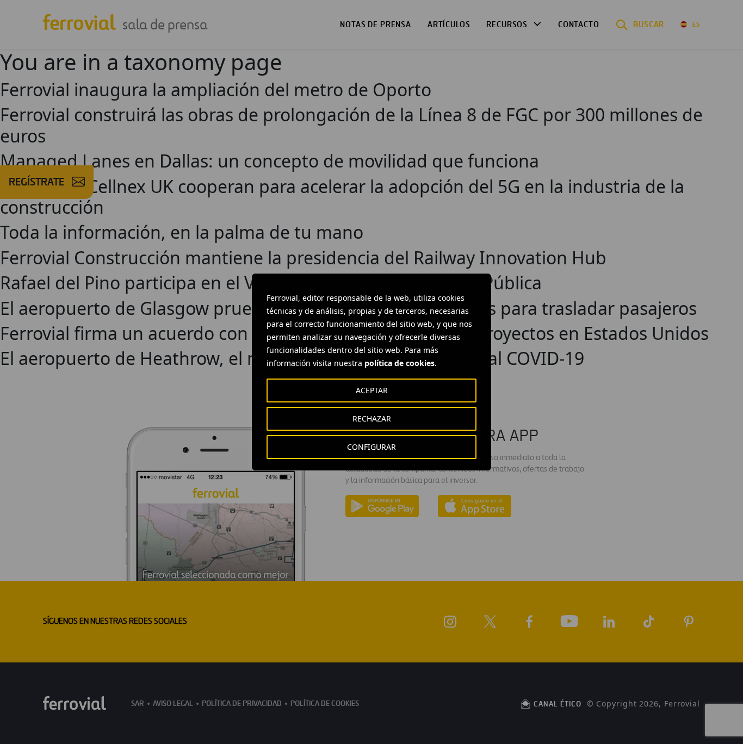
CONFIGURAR (371, 447)
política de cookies (399, 363)
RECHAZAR (371, 418)
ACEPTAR (372, 390)
